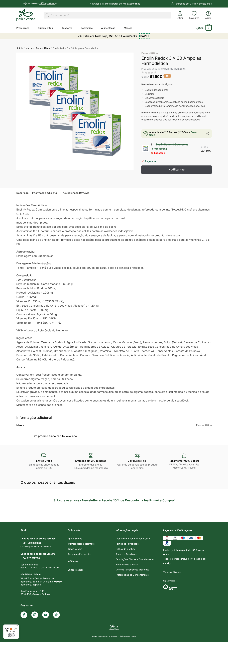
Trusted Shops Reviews (75, 192)
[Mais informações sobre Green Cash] (207, 133)
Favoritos (194, 18)
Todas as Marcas (172, 572)
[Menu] (17, 626)
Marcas (30, 48)
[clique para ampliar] (75, 111)
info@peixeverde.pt (31, 574)
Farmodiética (43, 48)
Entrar (180, 18)
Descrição (22, 192)
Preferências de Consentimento (132, 574)
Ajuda (208, 18)
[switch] (11, 635)
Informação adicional (45, 192)
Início (20, 48)
